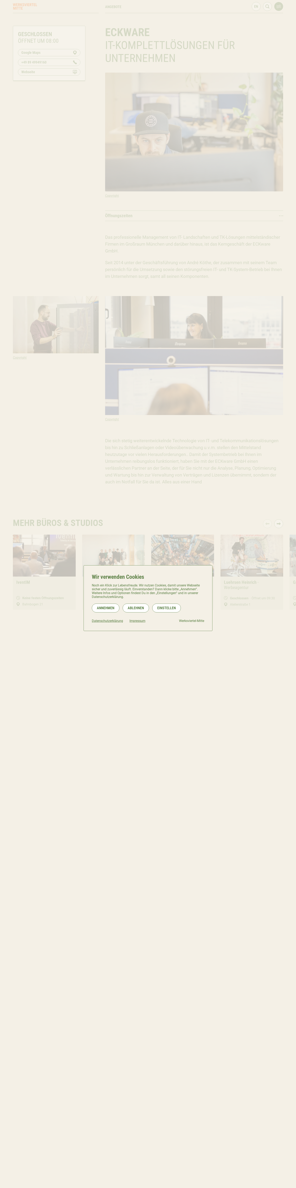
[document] (148, 598)
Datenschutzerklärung (107, 621)
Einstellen (166, 608)
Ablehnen (136, 608)
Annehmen (105, 608)
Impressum (137, 621)
